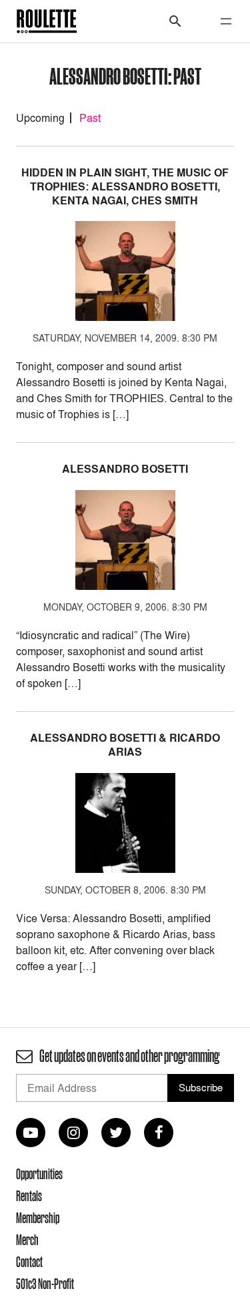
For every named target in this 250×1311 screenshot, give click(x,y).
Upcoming (40, 118)
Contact (29, 1261)
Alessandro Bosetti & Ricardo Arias (125, 745)
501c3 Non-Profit (45, 1283)
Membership (37, 1217)
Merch (27, 1239)
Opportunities (39, 1173)
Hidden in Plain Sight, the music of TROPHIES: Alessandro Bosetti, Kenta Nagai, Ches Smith (125, 186)
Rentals (29, 1195)
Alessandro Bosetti (125, 469)
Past (90, 118)
